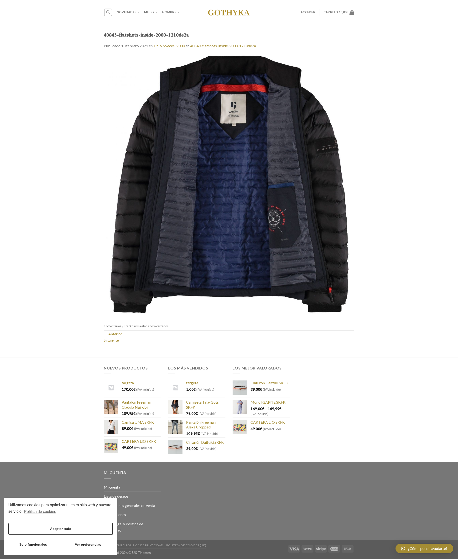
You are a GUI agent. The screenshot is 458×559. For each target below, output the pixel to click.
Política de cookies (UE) (186, 545)
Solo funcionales (33, 544)
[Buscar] (108, 12)
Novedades (126, 12)
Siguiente (113, 340)
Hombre (169, 12)
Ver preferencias (88, 544)
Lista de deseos (116, 496)
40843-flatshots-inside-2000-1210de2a (223, 45)
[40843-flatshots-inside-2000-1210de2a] (229, 185)
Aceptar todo (60, 529)
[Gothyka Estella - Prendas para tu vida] (229, 12)
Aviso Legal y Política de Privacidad (123, 527)
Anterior (113, 334)
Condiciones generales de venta (129, 505)
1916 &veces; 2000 (169, 45)
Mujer (149, 12)
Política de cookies (40, 512)
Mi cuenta (112, 487)
